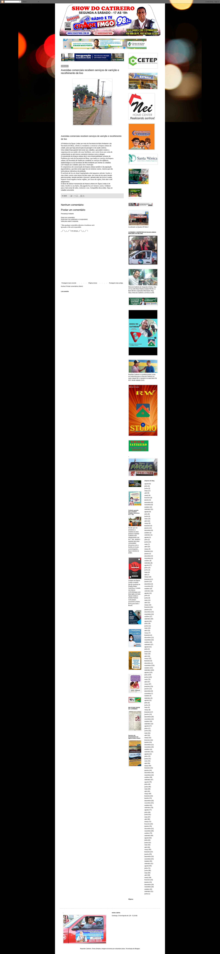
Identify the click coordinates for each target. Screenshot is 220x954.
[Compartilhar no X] (79, 196)
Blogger (137, 948)
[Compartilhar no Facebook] (81, 196)
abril (145, 493)
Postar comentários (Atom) (74, 286)
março (146, 495)
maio (146, 491)
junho (146, 488)
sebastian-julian (120, 948)
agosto (146, 484)
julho (146, 486)
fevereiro (147, 498)
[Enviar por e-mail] (75, 196)
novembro (147, 505)
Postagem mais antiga (116, 283)
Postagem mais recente (69, 283)
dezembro (147, 502)
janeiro (146, 500)
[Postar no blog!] (77, 196)
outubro (146, 507)
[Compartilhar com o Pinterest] (83, 196)
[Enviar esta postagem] (71, 195)
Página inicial (92, 283)
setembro (147, 509)
